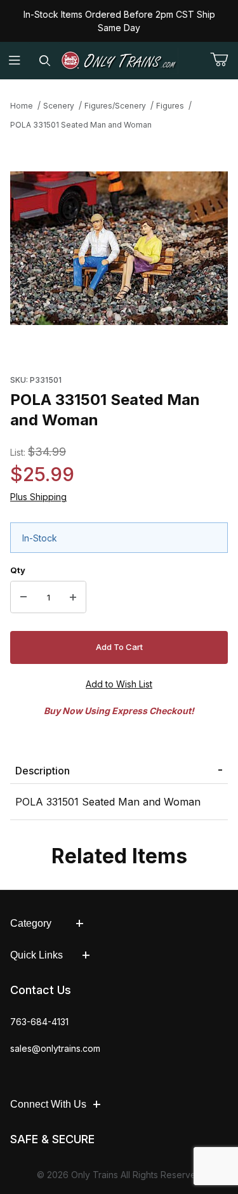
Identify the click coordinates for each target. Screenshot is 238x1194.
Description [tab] (42, 770)
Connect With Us (48, 1104)
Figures (170, 105)
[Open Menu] (15, 60)
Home (21, 105)
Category (30, 923)
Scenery (58, 105)
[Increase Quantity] (73, 597)
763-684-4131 (39, 1021)
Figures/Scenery (115, 105)
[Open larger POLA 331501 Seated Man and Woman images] (119, 248)
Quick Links (36, 955)
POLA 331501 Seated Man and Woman (81, 124)
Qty (17, 570)
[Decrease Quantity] (23, 597)
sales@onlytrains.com (55, 1048)
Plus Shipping (38, 496)
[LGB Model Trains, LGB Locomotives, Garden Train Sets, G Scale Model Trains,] (119, 61)
